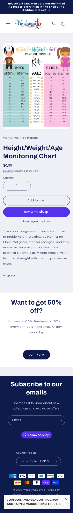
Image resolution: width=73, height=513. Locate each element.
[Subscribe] (60, 420)
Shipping (8, 171)
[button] (8, 23)
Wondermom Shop (34, 490)
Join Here (36, 354)
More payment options (36, 221)
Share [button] (11, 276)
